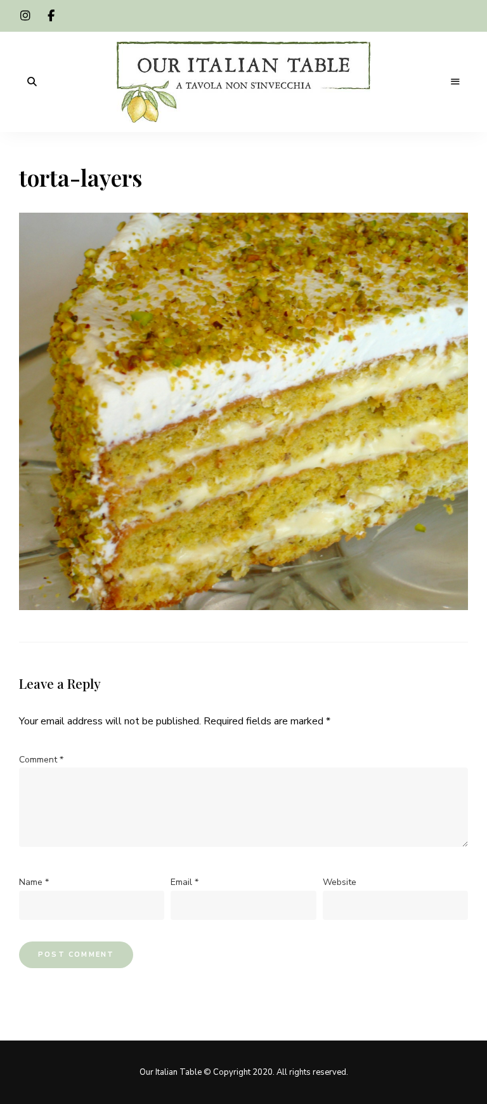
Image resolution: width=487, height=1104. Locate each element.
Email (184, 882)
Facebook (50, 16)
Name (34, 882)
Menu (455, 82)
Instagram (25, 16)
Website (339, 882)
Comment (41, 760)
